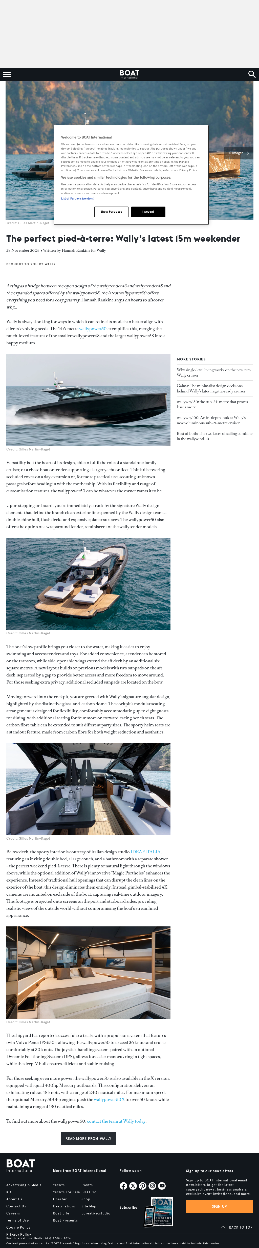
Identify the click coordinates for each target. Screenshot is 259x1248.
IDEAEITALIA (146, 852)
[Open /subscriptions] (154, 1213)
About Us (14, 1199)
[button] (238, 153)
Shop (85, 1199)
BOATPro (89, 1192)
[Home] (129, 74)
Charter (60, 1199)
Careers (13, 1213)
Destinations (64, 1206)
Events (87, 1185)
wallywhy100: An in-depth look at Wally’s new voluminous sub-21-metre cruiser (211, 420)
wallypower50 (93, 329)
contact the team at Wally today (116, 1121)
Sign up (219, 1206)
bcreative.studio (96, 1213)
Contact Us (16, 1206)
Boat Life (61, 1213)
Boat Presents (65, 1220)
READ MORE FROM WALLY (88, 1139)
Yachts (59, 1185)
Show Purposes (111, 211)
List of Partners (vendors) (77, 198)
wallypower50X (109, 1099)
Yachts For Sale (66, 1192)
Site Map (89, 1206)
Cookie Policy (18, 1228)
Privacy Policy (18, 1235)
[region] (131, 175)
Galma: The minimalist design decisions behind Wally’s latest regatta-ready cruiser (211, 388)
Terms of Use (17, 1220)
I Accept (148, 211)
